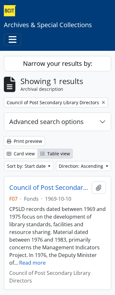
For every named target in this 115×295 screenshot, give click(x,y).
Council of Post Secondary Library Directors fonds (49, 187)
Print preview (27, 141)
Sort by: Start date (27, 166)
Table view (58, 154)
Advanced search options (46, 121)
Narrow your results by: (57, 63)
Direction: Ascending (81, 166)
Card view (23, 154)
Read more (32, 262)
